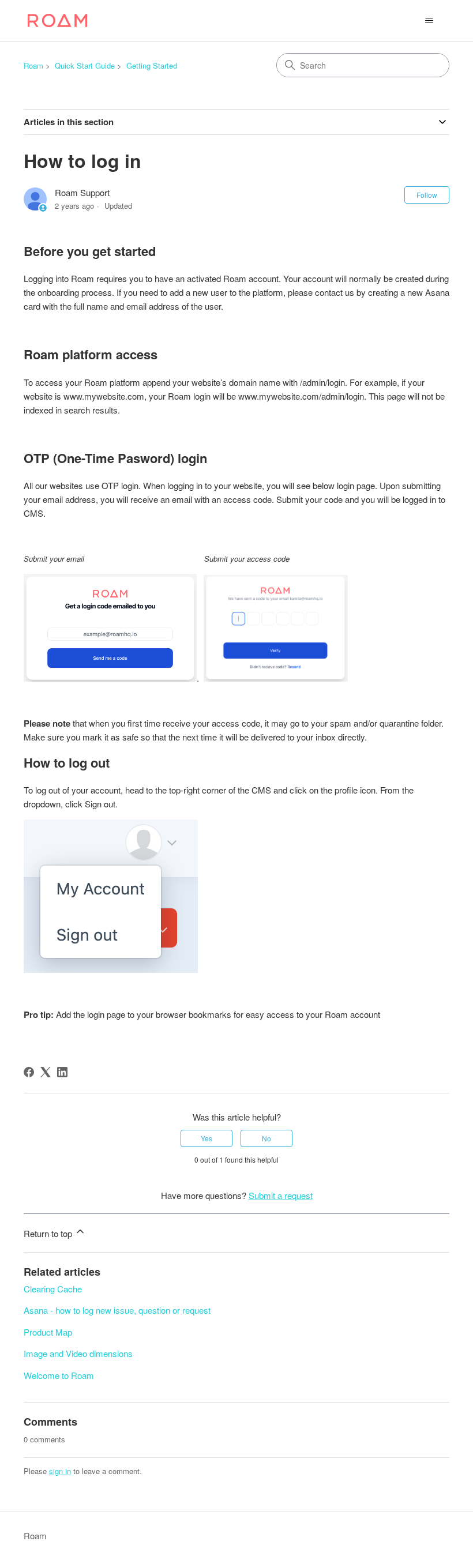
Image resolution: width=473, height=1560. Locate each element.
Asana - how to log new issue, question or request (117, 1310)
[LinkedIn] (62, 1072)
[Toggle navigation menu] (428, 21)
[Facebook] (29, 1072)
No (266, 1138)
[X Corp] (45, 1072)
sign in (60, 1470)
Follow (426, 195)
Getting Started (151, 65)
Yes (206, 1138)
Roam (33, 65)
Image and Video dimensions (78, 1353)
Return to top (49, 1233)
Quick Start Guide (85, 65)
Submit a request (281, 1195)
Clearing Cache (53, 1289)
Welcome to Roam (59, 1375)
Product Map (48, 1332)
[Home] (57, 20)
